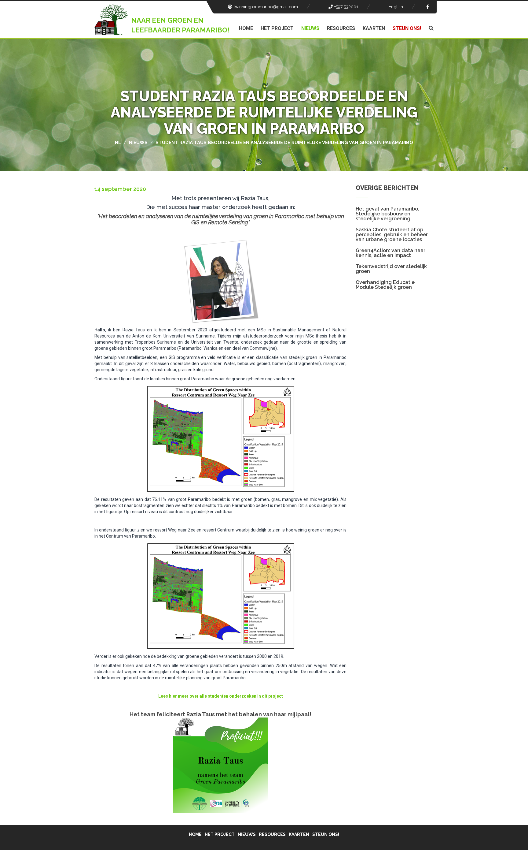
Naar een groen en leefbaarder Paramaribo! (180, 25)
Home (246, 28)
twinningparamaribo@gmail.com (266, 6)
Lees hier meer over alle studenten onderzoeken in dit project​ (220, 696)
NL (118, 142)
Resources (341, 28)
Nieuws (310, 28)
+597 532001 (346, 6)
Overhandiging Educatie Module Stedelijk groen (385, 285)
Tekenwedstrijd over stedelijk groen (391, 269)
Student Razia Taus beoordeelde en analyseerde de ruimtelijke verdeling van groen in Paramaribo (284, 142)
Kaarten (374, 28)
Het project (277, 28)
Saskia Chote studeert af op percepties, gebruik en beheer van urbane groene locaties (392, 234)
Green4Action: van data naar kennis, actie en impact (390, 253)
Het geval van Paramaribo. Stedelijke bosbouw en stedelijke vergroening (387, 214)
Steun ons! (407, 28)
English (396, 6)
